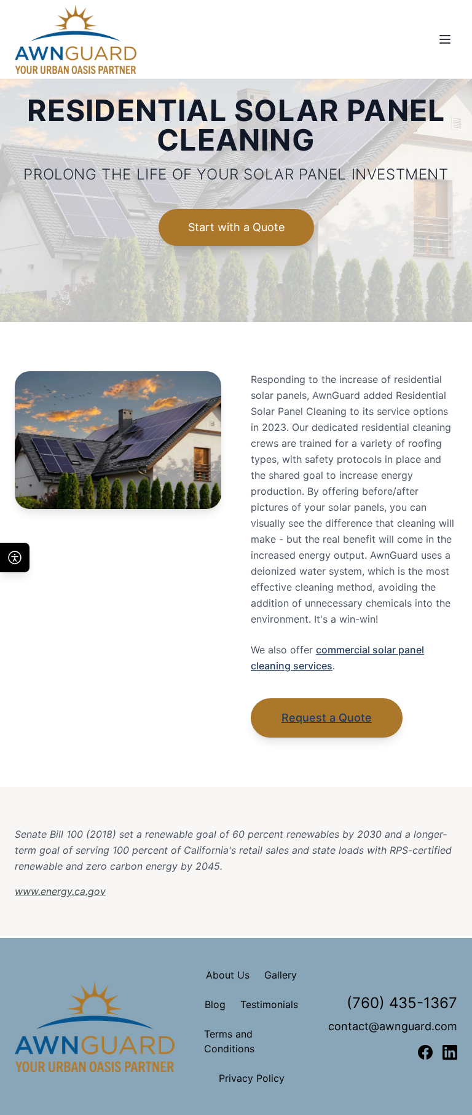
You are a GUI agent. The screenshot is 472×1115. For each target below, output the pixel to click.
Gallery (280, 975)
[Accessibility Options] (15, 557)
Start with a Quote (236, 227)
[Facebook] (425, 1052)
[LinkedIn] (449, 1052)
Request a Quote (326, 717)
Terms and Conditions (229, 1041)
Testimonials (269, 1004)
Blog (215, 1004)
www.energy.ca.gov (60, 891)
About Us (228, 975)
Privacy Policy (252, 1078)
